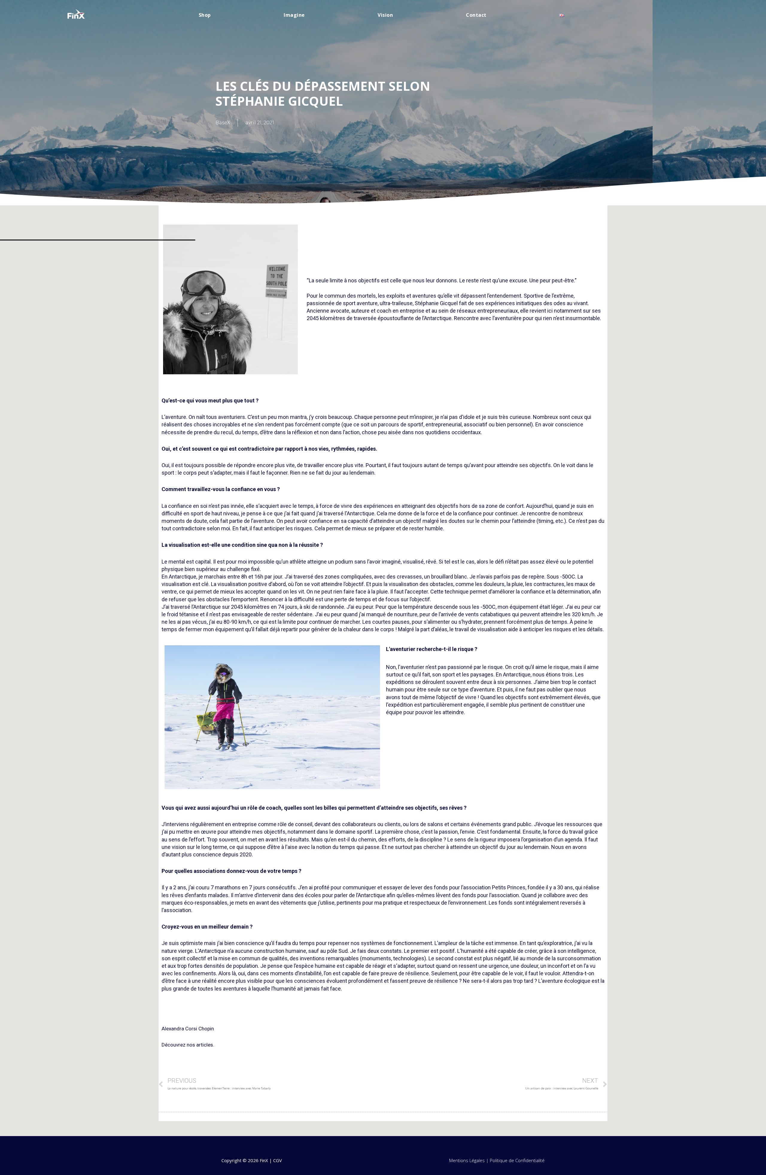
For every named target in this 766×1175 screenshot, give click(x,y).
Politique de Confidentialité (517, 1160)
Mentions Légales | (469, 1160)
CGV (277, 1160)
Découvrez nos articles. (188, 1045)
